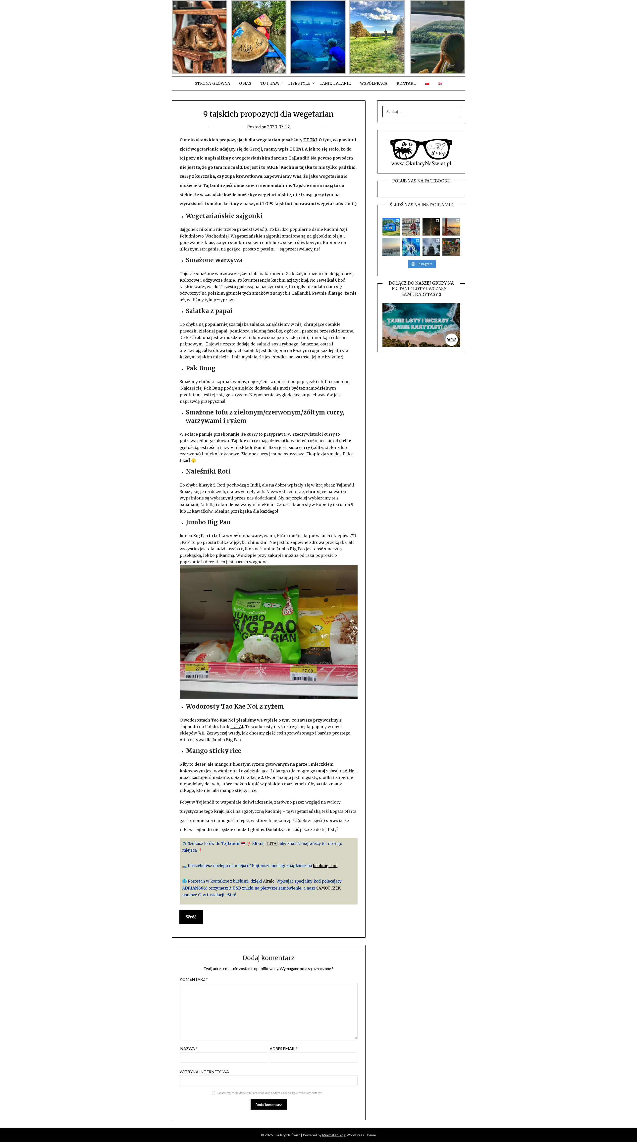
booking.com (325, 865)
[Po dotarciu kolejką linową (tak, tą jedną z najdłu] (451, 247)
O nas (245, 83)
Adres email (284, 1048)
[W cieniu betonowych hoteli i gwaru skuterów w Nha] (431, 247)
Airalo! (269, 881)
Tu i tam (269, 83)
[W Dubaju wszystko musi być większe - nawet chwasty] (431, 227)
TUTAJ (310, 139)
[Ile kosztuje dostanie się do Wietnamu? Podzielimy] (391, 247)
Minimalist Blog (334, 1135)
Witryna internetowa (204, 1071)
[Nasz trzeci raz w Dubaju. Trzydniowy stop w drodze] (451, 227)
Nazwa (189, 1048)
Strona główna (212, 83)
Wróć (191, 916)
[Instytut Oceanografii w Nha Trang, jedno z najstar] (411, 247)
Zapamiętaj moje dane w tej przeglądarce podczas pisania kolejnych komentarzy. (269, 1093)
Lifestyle (299, 83)
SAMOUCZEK (328, 888)
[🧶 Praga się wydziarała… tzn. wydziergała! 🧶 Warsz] (411, 227)
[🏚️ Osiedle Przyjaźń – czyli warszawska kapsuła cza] (391, 227)
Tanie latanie (335, 83)
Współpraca (374, 83)
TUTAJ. (296, 149)
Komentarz (194, 979)
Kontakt (407, 83)
